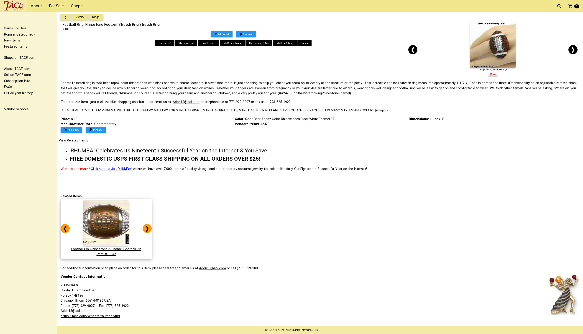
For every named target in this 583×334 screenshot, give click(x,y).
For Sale (56, 5)
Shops (77, 5)
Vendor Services (16, 109)
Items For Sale (15, 28)
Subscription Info (17, 81)
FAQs (8, 87)
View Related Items (73, 140)
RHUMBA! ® (70, 285)
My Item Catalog (285, 43)
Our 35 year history (18, 93)
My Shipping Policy (259, 43)
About (36, 5)
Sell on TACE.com (17, 75)
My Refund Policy (232, 43)
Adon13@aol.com (186, 102)
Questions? (165, 43)
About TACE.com (17, 69)
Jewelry (79, 17)
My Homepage (186, 43)
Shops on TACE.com (19, 58)
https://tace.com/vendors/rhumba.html (90, 316)
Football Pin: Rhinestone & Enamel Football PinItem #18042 (106, 251)
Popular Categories (19, 34)
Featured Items (15, 46)
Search (304, 43)
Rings (96, 17)
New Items (12, 40)
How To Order (209, 43)
